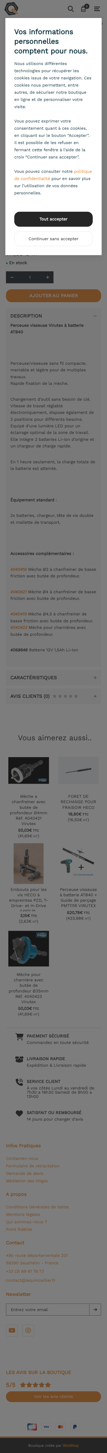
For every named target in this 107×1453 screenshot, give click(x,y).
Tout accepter (54, 219)
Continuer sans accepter (53, 239)
